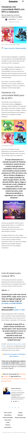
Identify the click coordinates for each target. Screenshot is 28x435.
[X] (18, 401)
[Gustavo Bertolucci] (6, 19)
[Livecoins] (13, 1)
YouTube (23, 379)
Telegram (6, 376)
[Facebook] (11, 401)
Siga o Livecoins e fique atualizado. (15, 48)
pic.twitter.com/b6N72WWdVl (11, 303)
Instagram (16, 379)
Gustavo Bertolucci (12, 19)
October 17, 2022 (19, 310)
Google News (7, 381)
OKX (6, 365)
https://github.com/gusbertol (16, 390)
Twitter (10, 379)
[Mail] (16, 401)
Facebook (4, 379)
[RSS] (15, 408)
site (16, 225)
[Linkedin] (13, 401)
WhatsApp (22, 374)
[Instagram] (13, 408)
